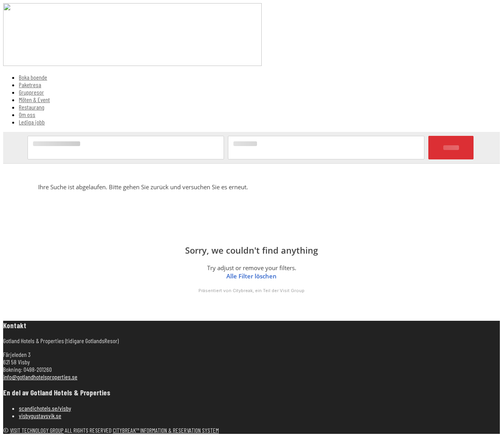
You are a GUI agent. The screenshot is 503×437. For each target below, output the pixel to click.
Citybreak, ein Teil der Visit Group (269, 290)
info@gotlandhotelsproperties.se (40, 376)
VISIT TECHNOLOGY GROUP (37, 430)
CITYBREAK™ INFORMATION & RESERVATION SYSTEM (166, 430)
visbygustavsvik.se (40, 415)
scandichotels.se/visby (45, 408)
